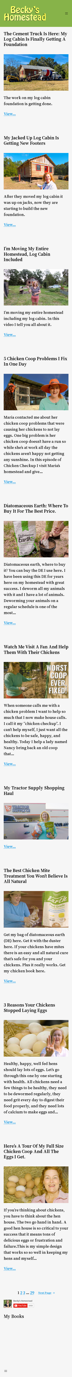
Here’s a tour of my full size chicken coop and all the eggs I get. (34, 1151)
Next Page (46, 1293)
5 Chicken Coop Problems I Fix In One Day (35, 361)
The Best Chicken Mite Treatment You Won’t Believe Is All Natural (36, 876)
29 (32, 1292)
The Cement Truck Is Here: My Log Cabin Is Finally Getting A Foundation (35, 39)
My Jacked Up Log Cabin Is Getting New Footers (31, 140)
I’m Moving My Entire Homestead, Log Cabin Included (27, 254)
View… (10, 114)
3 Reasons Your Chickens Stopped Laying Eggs (29, 1007)
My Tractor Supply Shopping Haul (34, 790)
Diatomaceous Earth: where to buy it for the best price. (36, 508)
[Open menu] (66, 13)
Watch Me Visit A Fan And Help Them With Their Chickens (36, 649)
